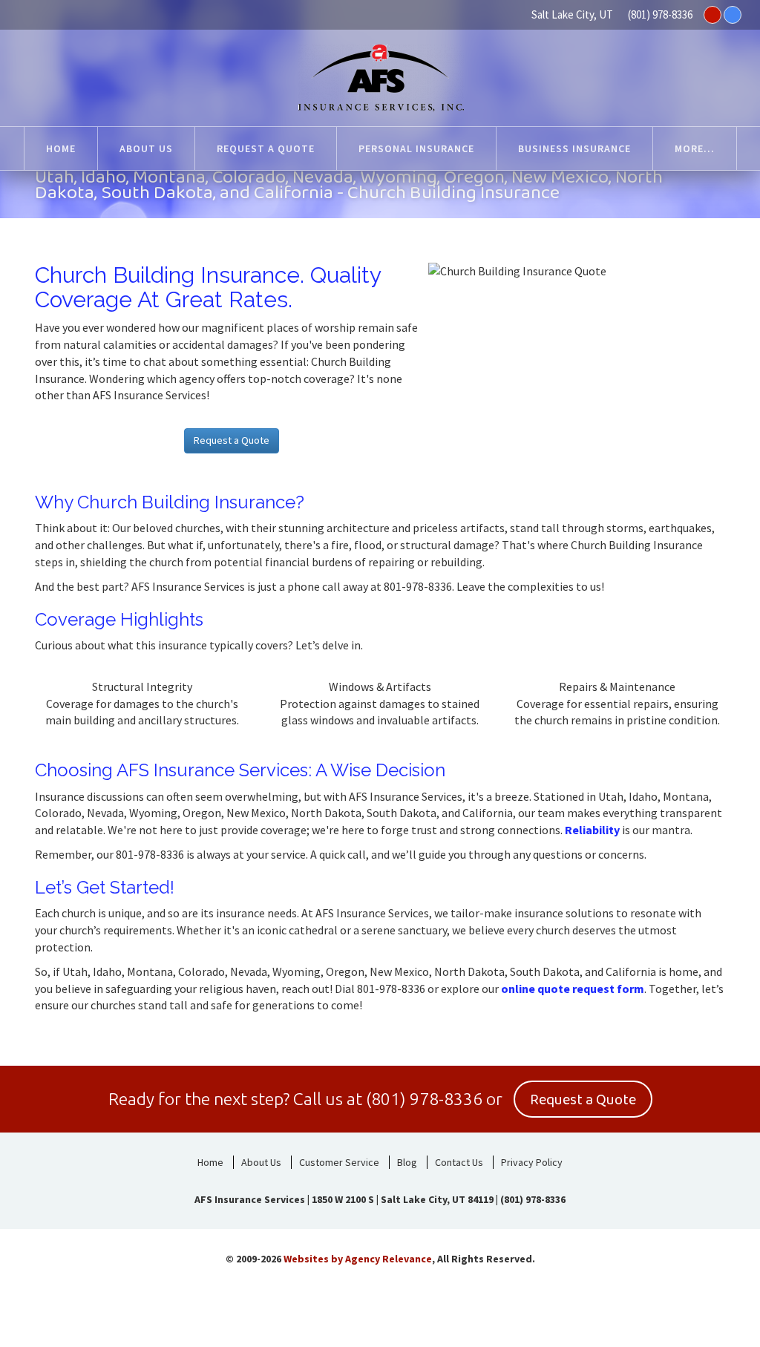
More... (695, 148)
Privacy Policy (532, 1162)
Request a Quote (231, 440)
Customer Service (339, 1162)
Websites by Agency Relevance (358, 1258)
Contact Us (459, 1162)
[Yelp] (712, 15)
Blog (407, 1162)
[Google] (732, 15)
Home (210, 1162)
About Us (261, 1162)
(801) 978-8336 (660, 14)
